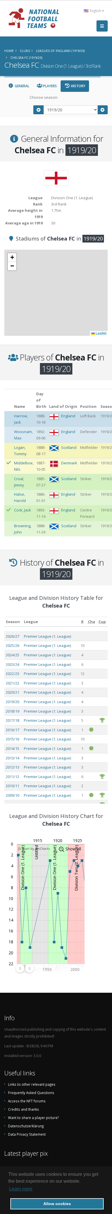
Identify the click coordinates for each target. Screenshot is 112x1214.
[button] (12, 257)
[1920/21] (103, 109)
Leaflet (100, 333)
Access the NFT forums (27, 1101)
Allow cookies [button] (57, 1203)
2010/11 (12, 785)
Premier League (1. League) (47, 636)
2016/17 (12, 729)
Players (49, 86)
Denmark (69, 463)
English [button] (95, 10)
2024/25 (12, 655)
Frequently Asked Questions (31, 1092)
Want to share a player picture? (33, 1117)
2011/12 (12, 776)
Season (13, 621)
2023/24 (12, 664)
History (77, 86)
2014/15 (12, 748)
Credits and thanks (23, 1109)
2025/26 (12, 645)
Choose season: (44, 97)
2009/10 (12, 795)
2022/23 (12, 673)
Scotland (68, 447)
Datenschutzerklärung (26, 1126)
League (31, 621)
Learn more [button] (20, 1188)
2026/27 (12, 636)
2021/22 (12, 683)
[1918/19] (38, 109)
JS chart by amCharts (34, 848)
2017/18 (12, 720)
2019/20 (12, 701)
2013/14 (12, 758)
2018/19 (12, 711)
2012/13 (12, 767)
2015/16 (12, 739)
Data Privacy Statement (27, 1134)
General (21, 86)
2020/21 (12, 692)
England (68, 415)
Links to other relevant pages (31, 1084)
